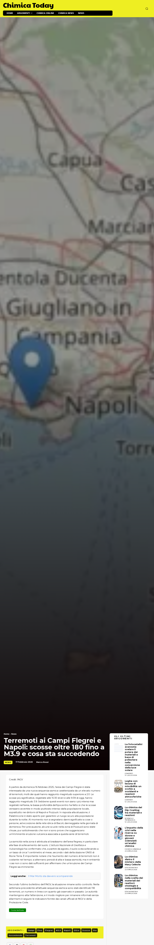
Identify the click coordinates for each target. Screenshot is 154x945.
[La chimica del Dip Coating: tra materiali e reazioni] (118, 812)
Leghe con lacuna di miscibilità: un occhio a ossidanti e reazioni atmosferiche (133, 789)
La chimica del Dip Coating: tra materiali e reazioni (133, 811)
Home (6, 734)
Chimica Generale (133, 849)
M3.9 (58, 930)
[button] (146, 8)
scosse (86, 930)
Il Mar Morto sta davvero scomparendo (50, 876)
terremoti (30, 935)
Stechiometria (131, 867)
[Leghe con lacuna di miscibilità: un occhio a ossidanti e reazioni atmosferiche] (118, 786)
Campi (31, 930)
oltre (76, 930)
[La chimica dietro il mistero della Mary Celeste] (118, 862)
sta (95, 930)
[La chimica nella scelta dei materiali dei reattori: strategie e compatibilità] (118, 880)
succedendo (15, 935)
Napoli (67, 930)
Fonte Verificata (17, 910)
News (14, 734)
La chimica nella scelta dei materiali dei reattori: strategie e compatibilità (134, 882)
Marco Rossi (42, 762)
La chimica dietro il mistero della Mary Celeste (133, 860)
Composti (129, 800)
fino (39, 930)
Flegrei (49, 930)
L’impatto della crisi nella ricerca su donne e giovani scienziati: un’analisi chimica (134, 836)
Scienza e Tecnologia (130, 819)
